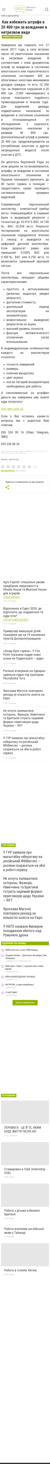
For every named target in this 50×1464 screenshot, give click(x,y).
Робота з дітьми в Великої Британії (22, 1212)
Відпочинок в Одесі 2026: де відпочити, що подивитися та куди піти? (23, 612)
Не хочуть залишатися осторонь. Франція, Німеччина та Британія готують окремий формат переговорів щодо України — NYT (24, 718)
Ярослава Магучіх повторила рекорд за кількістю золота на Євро (23, 694)
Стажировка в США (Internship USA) (24, 1171)
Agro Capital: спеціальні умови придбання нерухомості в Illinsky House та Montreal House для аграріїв (25, 587)
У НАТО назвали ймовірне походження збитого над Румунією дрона (23, 930)
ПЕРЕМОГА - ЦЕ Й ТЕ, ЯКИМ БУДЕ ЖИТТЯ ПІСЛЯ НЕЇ (22, 1129)
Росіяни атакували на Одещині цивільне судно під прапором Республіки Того (24, 674)
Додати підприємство (25, 1002)
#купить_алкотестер (10, 459)
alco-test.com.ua (12, 409)
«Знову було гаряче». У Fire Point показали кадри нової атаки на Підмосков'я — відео (23, 654)
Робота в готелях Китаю (20, 1270)
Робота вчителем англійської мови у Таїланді (24, 1231)
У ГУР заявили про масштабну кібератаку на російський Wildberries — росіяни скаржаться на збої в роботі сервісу (24, 745)
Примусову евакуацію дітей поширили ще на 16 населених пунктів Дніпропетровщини (24, 634)
